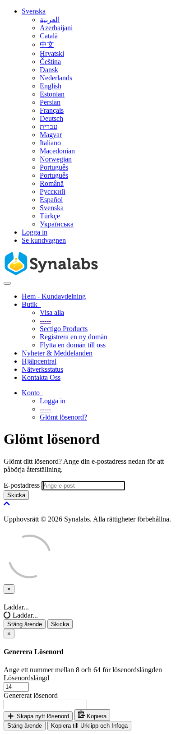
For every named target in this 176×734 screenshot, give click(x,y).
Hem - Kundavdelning (54, 296)
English (50, 86)
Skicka (16, 495)
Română (52, 183)
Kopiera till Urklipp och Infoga (89, 725)
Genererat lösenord (31, 695)
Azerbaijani (56, 28)
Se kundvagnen (44, 240)
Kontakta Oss (41, 377)
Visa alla (52, 312)
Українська (57, 224)
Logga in (34, 232)
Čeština (50, 61)
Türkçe (50, 216)
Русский (52, 191)
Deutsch (51, 118)
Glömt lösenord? (63, 417)
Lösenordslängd (26, 678)
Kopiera (96, 716)
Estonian (52, 94)
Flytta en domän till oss (73, 345)
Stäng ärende (24, 624)
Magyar (51, 134)
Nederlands (56, 78)
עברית (48, 126)
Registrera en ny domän (73, 337)
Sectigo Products (64, 328)
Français (52, 110)
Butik (31, 304)
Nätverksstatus (42, 369)
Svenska (34, 11)
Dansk (49, 70)
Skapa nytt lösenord (42, 716)
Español (51, 199)
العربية (50, 19)
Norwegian (56, 159)
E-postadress (22, 485)
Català (49, 36)
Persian (50, 102)
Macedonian (57, 151)
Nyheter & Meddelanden (57, 353)
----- (45, 320)
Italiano (50, 143)
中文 (47, 44)
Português (54, 167)
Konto (32, 393)
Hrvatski (52, 53)
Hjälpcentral (39, 361)
